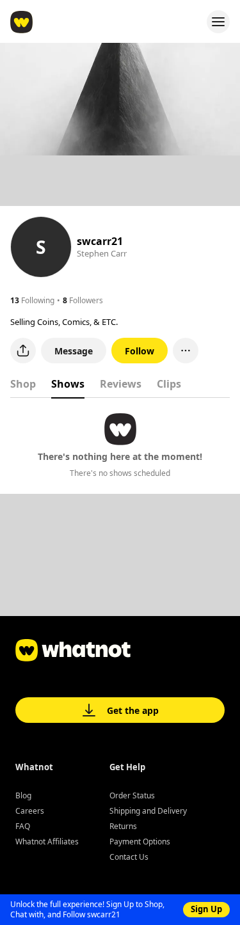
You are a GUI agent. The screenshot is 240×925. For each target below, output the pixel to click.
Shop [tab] (23, 384)
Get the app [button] (133, 710)
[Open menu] (218, 21)
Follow (139, 351)
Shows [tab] (67, 384)
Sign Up (206, 909)
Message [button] (73, 351)
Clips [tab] (169, 384)
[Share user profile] (23, 350)
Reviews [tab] (120, 384)
